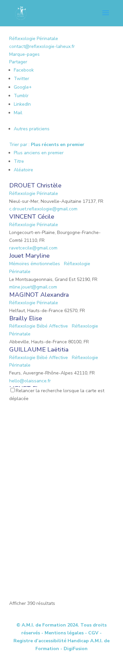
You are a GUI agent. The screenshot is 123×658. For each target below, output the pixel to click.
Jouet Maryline (29, 255)
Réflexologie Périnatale (33, 38)
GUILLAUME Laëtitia (39, 349)
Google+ (23, 87)
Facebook (24, 70)
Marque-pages (24, 54)
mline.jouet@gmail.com (33, 287)
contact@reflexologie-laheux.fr (42, 46)
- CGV (91, 633)
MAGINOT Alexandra (39, 294)
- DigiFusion (74, 649)
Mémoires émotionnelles (34, 264)
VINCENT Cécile (31, 216)
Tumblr (21, 96)
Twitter (21, 78)
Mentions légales (64, 633)
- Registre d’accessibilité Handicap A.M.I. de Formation (61, 641)
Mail (18, 113)
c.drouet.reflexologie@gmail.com (43, 209)
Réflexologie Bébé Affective (38, 326)
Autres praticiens (32, 129)
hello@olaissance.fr (30, 381)
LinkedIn (22, 104)
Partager (18, 62)
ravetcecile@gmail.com (33, 248)
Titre (19, 161)
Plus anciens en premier (39, 153)
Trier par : (46, 144)
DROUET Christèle (35, 185)
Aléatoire (23, 170)
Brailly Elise (25, 318)
